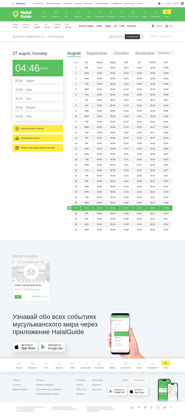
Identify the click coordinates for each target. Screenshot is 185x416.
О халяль (17, 385)
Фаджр (15, 26)
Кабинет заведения (45, 385)
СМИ (121, 26)
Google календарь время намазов (38, 148)
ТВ (115, 26)
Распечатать (164, 53)
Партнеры (96, 385)
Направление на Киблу (32, 128)
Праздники (116, 4)
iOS (170, 26)
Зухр (37, 26)
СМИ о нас (81, 389)
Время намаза (53, 4)
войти (176, 3)
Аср (47, 26)
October (122, 53)
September (97, 53)
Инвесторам (97, 380)
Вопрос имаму (86, 26)
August (74, 53)
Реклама (88, 4)
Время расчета (116, 37)
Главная (152, 36)
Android (159, 26)
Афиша (78, 4)
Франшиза (96, 389)
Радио (108, 26)
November (145, 53)
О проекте (38, 4)
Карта (140, 4)
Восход (26, 26)
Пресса (79, 385)
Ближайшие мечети (30, 138)
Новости (67, 4)
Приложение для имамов (47, 394)
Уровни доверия (20, 389)
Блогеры (131, 26)
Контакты (129, 4)
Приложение (101, 4)
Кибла (99, 26)
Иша (68, 26)
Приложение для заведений (48, 389)
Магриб (58, 26)
